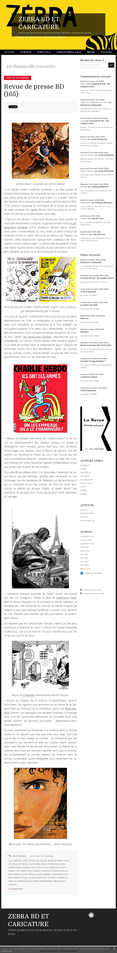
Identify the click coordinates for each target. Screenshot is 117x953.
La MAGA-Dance (88, 377)
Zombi (83, 139)
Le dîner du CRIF (89, 305)
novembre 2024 (87, 536)
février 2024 (85, 569)
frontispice (53, 864)
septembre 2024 (87, 543)
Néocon (84, 318)
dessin (24, 874)
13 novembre (34, 864)
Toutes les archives (93, 573)
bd (38, 860)
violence (12, 884)
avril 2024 (84, 561)
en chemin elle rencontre (26, 881)
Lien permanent (19, 856)
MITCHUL (84, 517)
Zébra (83, 84)
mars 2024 (84, 565)
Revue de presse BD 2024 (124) (95, 345)
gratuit (32, 860)
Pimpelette (85, 203)
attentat (45, 867)
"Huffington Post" (66, 597)
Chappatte (29, 695)
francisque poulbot (31, 871)
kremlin (26, 867)
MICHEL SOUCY (87, 483)
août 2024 (84, 547)
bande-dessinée (55, 860)
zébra (25, 860)
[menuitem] (11, 52)
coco (17, 871)
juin (38, 867)
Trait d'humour (99, 139)
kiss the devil (49, 878)
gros (33, 867)
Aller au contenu (9, 2)
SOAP (82, 487)
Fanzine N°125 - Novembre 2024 (96, 278)
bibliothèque (60, 881)
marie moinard (46, 881)
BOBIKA (83, 494)
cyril (82, 121)
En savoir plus (6, 951)
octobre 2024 (86, 540)
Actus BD (106, 52)
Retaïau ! (84, 332)
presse (31, 874)
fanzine (43, 860)
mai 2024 (84, 558)
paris (10, 881)
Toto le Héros (87, 155)
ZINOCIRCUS (85, 472)
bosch (44, 864)
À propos (25, 52)
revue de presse (20, 864)
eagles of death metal (32, 878)
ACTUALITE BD (47, 856)
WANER (83, 490)
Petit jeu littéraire (100, 187)
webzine (18, 860)
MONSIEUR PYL (86, 479)
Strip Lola (43, 52)
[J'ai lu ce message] (114, 948)
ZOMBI (83, 469)
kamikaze (17, 878)
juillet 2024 (84, 551)
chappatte (46, 871)
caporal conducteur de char (94, 102)
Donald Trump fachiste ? (93, 361)
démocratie (55, 867)
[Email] (91, 915)
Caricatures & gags (68, 52)
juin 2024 (84, 554)
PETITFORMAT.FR (87, 520)
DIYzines (84, 510)
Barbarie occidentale (90, 105)
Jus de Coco (97, 218)
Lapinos (84, 234)
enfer (62, 864)
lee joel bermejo (43, 874)
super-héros (58, 874)
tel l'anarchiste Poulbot (37, 336)
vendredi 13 (62, 878)
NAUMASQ (84, 465)
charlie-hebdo (15, 867)
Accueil (9, 52)
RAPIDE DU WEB (87, 513)
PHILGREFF (84, 476)
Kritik (91, 52)
